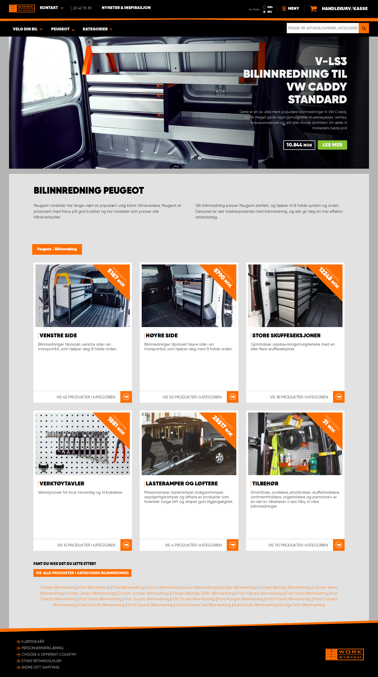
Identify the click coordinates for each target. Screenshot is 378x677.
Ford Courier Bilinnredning (150, 605)
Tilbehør (265, 484)
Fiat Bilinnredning (94, 587)
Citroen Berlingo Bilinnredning (285, 587)
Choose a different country (49, 654)
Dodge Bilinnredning (238, 587)
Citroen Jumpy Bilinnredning (90, 593)
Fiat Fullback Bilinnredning (260, 593)
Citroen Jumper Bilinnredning (143, 593)
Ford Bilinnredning (128, 587)
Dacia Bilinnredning (164, 587)
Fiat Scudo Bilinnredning (193, 599)
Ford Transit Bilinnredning (288, 599)
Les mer (332, 145)
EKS (269, 12)
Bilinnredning (66, 249)
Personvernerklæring (43, 648)
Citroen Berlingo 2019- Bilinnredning (203, 593)
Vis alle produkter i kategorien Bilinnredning (82, 573)
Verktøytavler (62, 484)
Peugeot (44, 249)
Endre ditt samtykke (40, 667)
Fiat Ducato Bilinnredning (147, 599)
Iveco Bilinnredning (200, 587)
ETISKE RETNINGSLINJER (41, 661)
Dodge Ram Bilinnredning (302, 605)
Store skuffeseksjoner (286, 336)
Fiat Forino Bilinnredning (307, 593)
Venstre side (58, 336)
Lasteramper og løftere (182, 484)
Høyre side (162, 336)
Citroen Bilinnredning (58, 587)
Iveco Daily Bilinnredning (255, 605)
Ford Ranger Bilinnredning (241, 599)
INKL (270, 7)
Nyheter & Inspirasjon (126, 8)
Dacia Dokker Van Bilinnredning (203, 605)
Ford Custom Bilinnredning (101, 605)
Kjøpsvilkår (33, 641)
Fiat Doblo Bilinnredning (101, 599)
